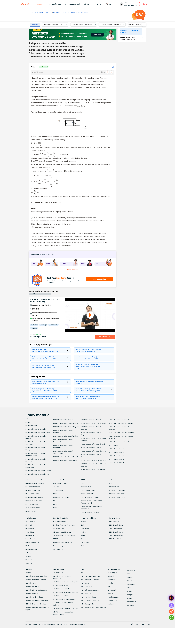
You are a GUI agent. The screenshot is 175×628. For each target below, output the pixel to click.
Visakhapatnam (113, 597)
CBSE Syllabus (86, 487)
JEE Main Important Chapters (36, 580)
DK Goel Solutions (32, 504)
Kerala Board (30, 539)
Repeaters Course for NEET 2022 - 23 (129, 31)
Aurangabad (131, 584)
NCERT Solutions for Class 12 (36, 429)
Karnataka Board (31, 535)
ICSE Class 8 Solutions (117, 497)
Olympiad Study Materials (62, 542)
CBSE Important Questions (90, 497)
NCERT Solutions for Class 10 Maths (93, 423)
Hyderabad (112, 590)
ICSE (110, 483)
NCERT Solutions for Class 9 (91, 448)
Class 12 (48, 12)
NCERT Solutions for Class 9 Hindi (93, 470)
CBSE (83, 483)
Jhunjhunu (130, 605)
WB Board (29, 563)
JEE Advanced (58, 490)
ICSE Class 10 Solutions (117, 490)
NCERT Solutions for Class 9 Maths (93, 451)
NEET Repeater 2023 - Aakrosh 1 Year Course (127, 38)
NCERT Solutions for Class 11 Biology (65, 436)
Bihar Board (30, 528)
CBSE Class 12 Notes (116, 525)
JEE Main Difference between (36, 590)
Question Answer (36, 12)
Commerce (85, 539)
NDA (54, 501)
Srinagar (130, 595)
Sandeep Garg (31, 511)
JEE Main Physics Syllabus (35, 597)
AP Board (29, 525)
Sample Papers (58, 528)
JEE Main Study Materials (62, 532)
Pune (128, 574)
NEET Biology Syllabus (88, 604)
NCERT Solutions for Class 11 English (65, 457)
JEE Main (56, 487)
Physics (56, 12)
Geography (85, 542)
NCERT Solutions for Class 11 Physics (66, 427)
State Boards (30, 521)
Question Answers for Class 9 (139, 25)
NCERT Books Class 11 (116, 452)
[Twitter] (143, 625)
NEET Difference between (90, 590)
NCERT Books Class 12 (116, 449)
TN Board (29, 556)
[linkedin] (137, 625)
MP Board (29, 546)
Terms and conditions (77, 625)
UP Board (29, 560)
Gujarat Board (31, 532)
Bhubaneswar (131, 602)
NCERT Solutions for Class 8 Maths (121, 423)
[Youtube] (148, 625)
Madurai (111, 604)
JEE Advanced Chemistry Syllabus (65, 609)
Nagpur (129, 577)
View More (71, 270)
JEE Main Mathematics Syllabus (37, 600)
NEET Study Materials (60, 539)
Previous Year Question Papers (64, 525)
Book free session (99, 279)
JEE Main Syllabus (32, 593)
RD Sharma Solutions (33, 490)
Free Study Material (60, 521)
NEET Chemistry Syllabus (90, 600)
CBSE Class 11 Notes (116, 528)
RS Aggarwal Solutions (33, 494)
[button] (37, 264)
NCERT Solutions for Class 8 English (121, 433)
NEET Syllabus (86, 593)
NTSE (55, 508)
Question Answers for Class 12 (53, 25)
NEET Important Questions (90, 576)
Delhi (109, 586)
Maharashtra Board (32, 542)
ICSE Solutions (114, 487)
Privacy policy (62, 625)
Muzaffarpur (112, 573)
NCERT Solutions (31, 426)
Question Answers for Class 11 (82, 25)
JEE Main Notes (31, 583)
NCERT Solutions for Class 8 (119, 420)
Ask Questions (58, 549)
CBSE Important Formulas (90, 512)
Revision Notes (114, 521)
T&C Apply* (50, 283)
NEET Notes (85, 583)
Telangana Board (32, 553)
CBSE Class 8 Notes (116, 539)
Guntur (129, 581)
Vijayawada (112, 593)
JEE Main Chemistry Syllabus (36, 604)
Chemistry (85, 528)
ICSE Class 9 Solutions (117, 494)
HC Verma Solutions (33, 487)
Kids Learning (58, 546)
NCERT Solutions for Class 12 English (38, 471)
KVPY (55, 504)
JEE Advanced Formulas (61, 589)
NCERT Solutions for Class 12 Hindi (37, 474)
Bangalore (111, 580)
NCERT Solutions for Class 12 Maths (38, 433)
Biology (83, 525)
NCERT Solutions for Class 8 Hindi (121, 442)
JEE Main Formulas (32, 586)
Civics (83, 546)
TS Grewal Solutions (33, 508)
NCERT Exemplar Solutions (35, 497)
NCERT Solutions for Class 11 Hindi (65, 460)
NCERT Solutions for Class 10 (91, 420)
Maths (83, 532)
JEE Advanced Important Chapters (65, 582)
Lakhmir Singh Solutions (34, 501)
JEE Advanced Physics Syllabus (64, 599)
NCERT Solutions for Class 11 (63, 420)
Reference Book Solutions (35, 483)
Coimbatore (131, 570)
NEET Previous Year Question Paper (93, 607)
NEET (55, 494)
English (83, 535)
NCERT (28, 422)
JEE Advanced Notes (60, 585)
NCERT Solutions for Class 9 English (93, 460)
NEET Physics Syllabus (88, 597)
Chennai (111, 576)
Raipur (129, 588)
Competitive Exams (60, 483)
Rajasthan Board (31, 549)
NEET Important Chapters (90, 580)
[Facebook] (131, 624)
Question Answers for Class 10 (110, 25)
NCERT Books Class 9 (116, 459)
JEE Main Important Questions (36, 576)
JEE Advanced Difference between (65, 592)
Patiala (110, 583)
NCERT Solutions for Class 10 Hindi (93, 444)
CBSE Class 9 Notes (116, 535)
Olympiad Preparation (61, 497)
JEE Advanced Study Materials (64, 535)
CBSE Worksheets (87, 494)
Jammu (129, 598)
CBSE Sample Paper (88, 490)
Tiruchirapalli (112, 600)
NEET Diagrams (86, 586)
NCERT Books (113, 445)
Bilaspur (129, 591)
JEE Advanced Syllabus (61, 596)
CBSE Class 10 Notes (116, 532)
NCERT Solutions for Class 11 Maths (65, 423)
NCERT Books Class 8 (116, 463)
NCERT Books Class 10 (116, 456)
